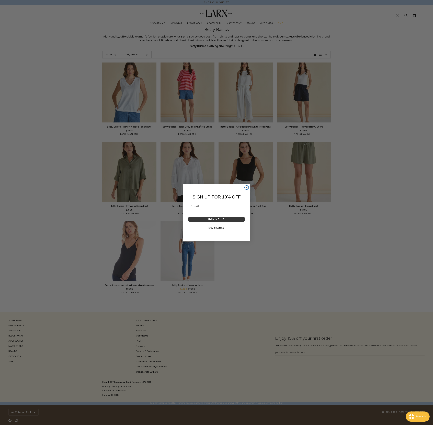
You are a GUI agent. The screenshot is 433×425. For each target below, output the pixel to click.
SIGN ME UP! (216, 219)
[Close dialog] (247, 187)
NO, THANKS (217, 228)
